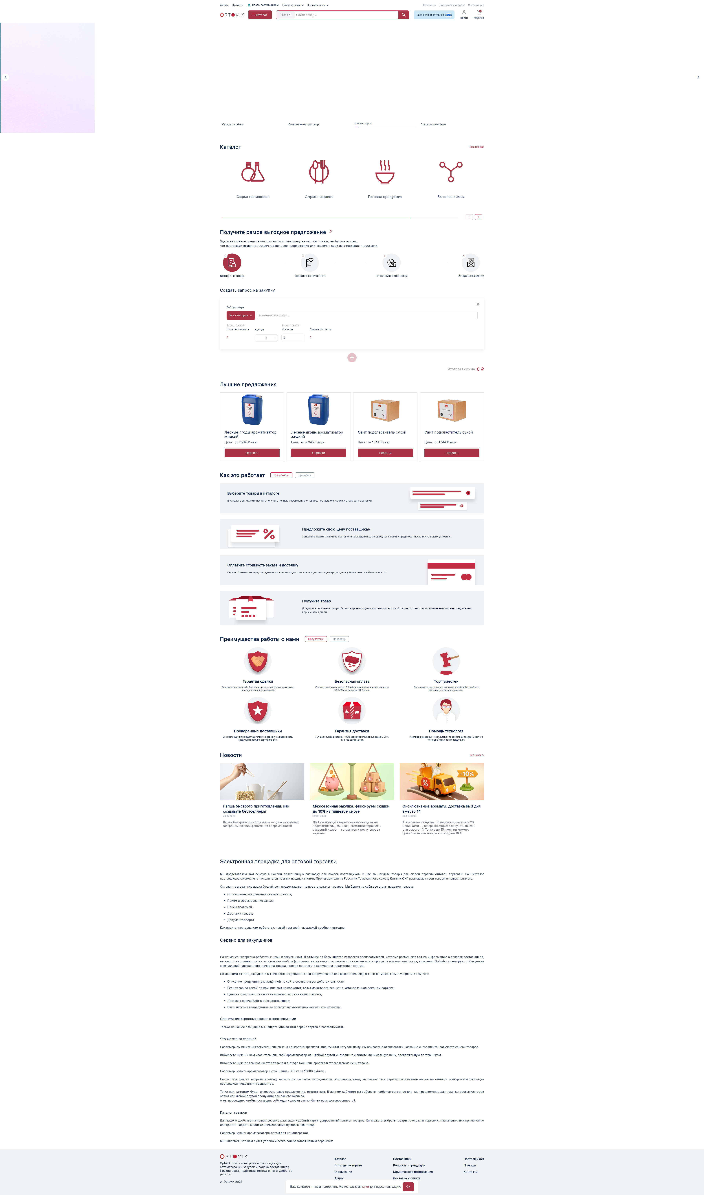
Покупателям (291, 5)
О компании (476, 5)
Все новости (477, 755)
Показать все (476, 146)
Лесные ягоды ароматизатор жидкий (250, 434)
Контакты (429, 5)
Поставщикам (316, 5)
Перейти (252, 453)
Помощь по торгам (348, 1165)
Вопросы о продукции (409, 1165)
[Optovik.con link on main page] (233, 1156)
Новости (237, 5)
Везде (284, 14)
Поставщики (402, 1159)
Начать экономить (254, 98)
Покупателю (281, 475)
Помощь (470, 1165)
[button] (5, 77)
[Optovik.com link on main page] (232, 15)
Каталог (340, 1159)
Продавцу (304, 475)
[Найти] (402, 14)
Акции (224, 5)
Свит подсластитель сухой (382, 432)
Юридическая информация (413, 1172)
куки (365, 1186)
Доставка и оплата (451, 5)
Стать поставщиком (265, 4)
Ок (408, 1186)
